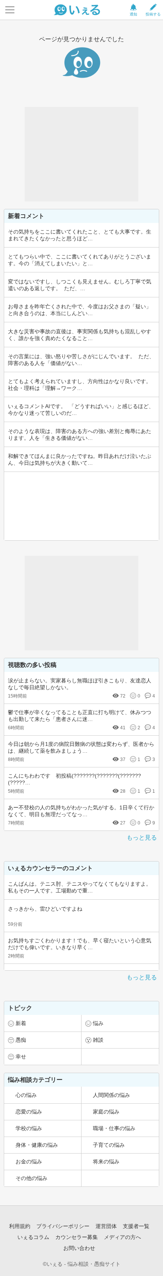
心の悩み (26, 1095)
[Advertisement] (81, 154)
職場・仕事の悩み (114, 1128)
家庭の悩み (106, 1112)
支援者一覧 (136, 1226)
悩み (98, 1023)
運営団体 (106, 1226)
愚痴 (21, 1040)
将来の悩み (106, 1161)
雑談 (98, 1040)
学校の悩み (29, 1128)
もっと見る (142, 837)
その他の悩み (31, 1178)
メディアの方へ (122, 1237)
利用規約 (19, 1226)
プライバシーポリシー (62, 1226)
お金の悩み (29, 1161)
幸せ (21, 1056)
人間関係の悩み (111, 1095)
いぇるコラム (33, 1237)
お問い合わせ (79, 1248)
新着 (21, 1023)
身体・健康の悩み (37, 1145)
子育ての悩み (109, 1145)
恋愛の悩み (29, 1112)
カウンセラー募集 (76, 1237)
